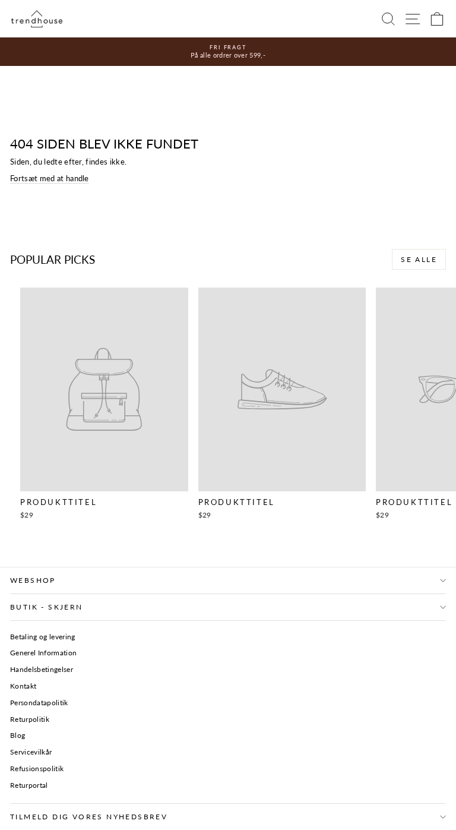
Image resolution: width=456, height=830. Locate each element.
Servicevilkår (31, 751)
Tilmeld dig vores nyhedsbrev (88, 816)
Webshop (33, 580)
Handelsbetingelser (41, 669)
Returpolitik (29, 719)
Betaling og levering (42, 636)
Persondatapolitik (39, 702)
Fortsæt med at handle (49, 178)
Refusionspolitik (37, 768)
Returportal (29, 785)
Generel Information (43, 652)
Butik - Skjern (46, 606)
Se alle (419, 259)
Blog (17, 735)
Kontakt (23, 685)
